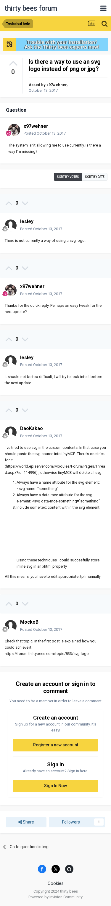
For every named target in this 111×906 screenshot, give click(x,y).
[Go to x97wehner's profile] (14, 130)
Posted (45, 133)
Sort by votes (68, 176)
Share (28, 822)
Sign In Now (55, 785)
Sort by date (94, 176)
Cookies (56, 883)
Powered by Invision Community (55, 897)
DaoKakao (31, 428)
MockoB (29, 622)
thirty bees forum (30, 8)
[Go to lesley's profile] (11, 225)
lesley (26, 221)
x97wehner (56, 84)
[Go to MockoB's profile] (11, 626)
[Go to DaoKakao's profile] (11, 432)
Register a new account (55, 744)
